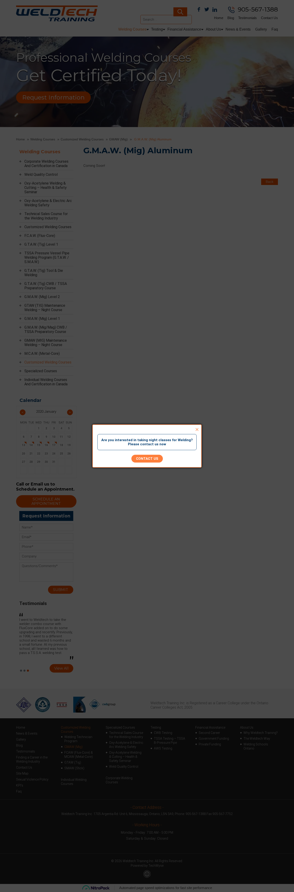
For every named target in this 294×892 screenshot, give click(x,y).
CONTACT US (147, 459)
